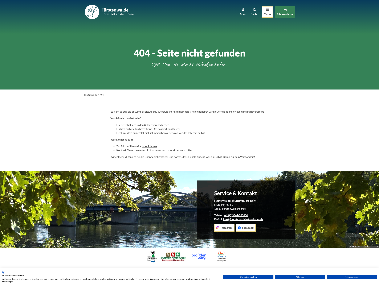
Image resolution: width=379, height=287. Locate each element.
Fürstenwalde (90, 94)
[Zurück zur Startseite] (109, 12)
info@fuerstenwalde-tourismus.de (243, 219)
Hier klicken (149, 146)
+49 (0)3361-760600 (236, 215)
